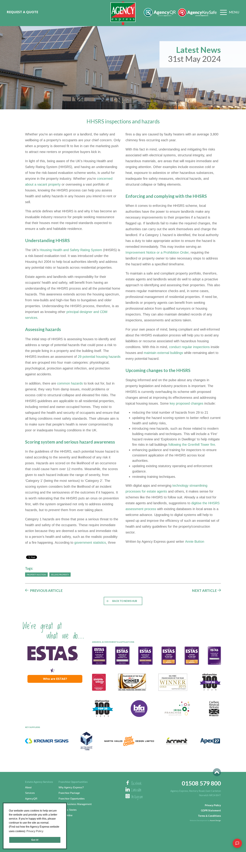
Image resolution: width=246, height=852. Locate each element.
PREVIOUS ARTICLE (46, 590)
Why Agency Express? (71, 787)
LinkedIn (136, 790)
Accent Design (215, 820)
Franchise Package (69, 792)
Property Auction (36, 574)
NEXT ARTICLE (204, 590)
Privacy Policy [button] (34, 831)
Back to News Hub (124, 600)
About (28, 787)
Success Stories (68, 809)
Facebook (136, 783)
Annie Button (194, 541)
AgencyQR (31, 798)
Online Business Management (75, 804)
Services (30, 792)
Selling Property (60, 574)
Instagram (137, 797)
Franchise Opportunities (72, 798)
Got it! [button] (34, 839)
